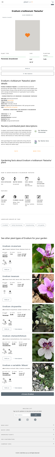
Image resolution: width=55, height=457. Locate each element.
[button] (27, 73)
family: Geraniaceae (17, 225)
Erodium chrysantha (12, 306)
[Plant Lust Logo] (28, 2)
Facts (16, 151)
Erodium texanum (11, 276)
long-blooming (7, 107)
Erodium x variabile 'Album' (15, 365)
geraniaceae (11, 100)
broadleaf (5, 225)
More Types (37, 151)
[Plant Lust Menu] (2, 2)
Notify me (27, 68)
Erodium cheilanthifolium (14, 336)
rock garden (14, 107)
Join (36, 415)
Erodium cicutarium (12, 246)
